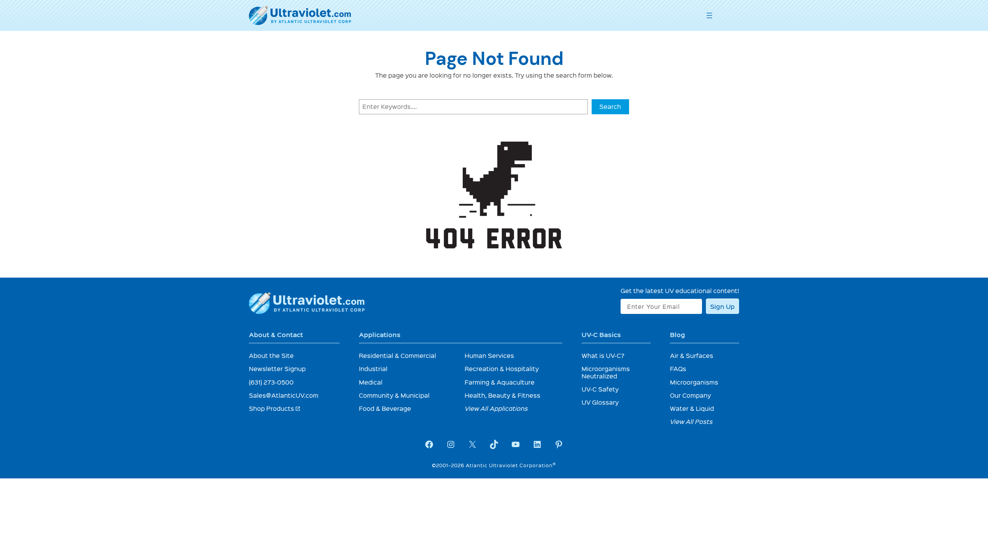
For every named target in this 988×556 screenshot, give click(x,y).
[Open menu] (709, 15)
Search (610, 106)
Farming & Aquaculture (500, 382)
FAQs (678, 368)
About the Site (271, 355)
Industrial (373, 368)
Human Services (489, 355)
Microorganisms (694, 382)
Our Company (690, 395)
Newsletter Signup (277, 368)
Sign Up (722, 306)
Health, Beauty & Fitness (502, 395)
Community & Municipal (394, 395)
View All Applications (496, 408)
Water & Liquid (692, 408)
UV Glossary (600, 402)
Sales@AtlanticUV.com (283, 395)
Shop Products (275, 408)
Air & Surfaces (691, 355)
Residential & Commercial (397, 355)
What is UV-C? (603, 355)
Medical (370, 382)
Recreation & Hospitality (502, 368)
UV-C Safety (600, 389)
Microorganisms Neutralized (606, 372)
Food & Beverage (385, 408)
